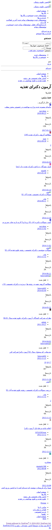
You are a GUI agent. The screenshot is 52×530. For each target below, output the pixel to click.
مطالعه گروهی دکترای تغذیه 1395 (37, 135)
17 (50, 362)
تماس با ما (42, 507)
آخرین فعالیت (11, 20)
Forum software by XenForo (28, 523)
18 (48, 362)
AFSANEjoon (40, 432)
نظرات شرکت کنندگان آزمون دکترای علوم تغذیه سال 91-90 (27, 318)
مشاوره (48, 462)
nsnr (44, 139)
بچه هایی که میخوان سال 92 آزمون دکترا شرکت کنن (30, 352)
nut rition (42, 111)
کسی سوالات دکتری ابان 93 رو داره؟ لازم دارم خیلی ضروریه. (26, 222)
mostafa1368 (41, 466)
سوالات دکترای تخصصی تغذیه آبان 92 (36, 194)
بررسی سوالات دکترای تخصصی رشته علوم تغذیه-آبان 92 (28, 390)
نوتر (44, 199)
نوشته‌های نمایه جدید (26, 20)
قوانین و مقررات (39, 510)
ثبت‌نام (48, 68)
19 (45, 362)
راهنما (43, 514)
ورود (49, 64)
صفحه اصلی (41, 11)
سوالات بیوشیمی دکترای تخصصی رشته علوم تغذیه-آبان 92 (28, 250)
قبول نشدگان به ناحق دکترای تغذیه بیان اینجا (33, 167)
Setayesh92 (41, 288)
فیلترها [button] (48, 93)
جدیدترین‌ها (41, 18)
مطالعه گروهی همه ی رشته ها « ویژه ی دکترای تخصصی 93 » (26, 284)
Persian (43, 503)
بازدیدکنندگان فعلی (38, 25)
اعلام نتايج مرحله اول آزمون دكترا (37, 428)
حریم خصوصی (40, 512)
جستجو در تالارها (27, 15)
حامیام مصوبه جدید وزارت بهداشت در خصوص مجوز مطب (28, 107)
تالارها (43, 13)
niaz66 (43, 171)
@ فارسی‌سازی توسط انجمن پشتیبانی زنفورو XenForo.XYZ (27, 526)
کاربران (43, 22)
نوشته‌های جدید (40, 15)
